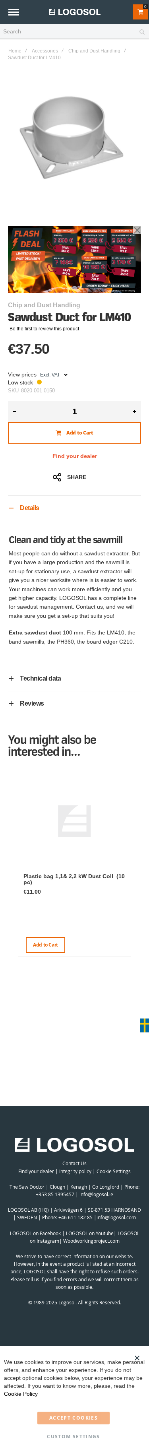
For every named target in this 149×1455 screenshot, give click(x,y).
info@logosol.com (116, 1217)
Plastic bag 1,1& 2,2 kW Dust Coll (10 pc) (74, 879)
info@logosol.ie (96, 1194)
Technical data (40, 678)
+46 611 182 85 (75, 1217)
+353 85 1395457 (55, 1194)
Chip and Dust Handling (94, 51)
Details (29, 507)
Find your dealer (74, 456)
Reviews (32, 703)
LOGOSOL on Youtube (90, 1233)
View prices (22, 374)
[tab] (74, 507)
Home (14, 51)
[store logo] (75, 12)
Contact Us (74, 1163)
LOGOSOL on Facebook (35, 1233)
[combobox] (74, 31)
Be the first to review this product (44, 329)
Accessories (45, 51)
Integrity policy (75, 1171)
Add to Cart (45, 944)
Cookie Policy (21, 1394)
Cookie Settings (114, 1171)
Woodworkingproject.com (91, 1241)
